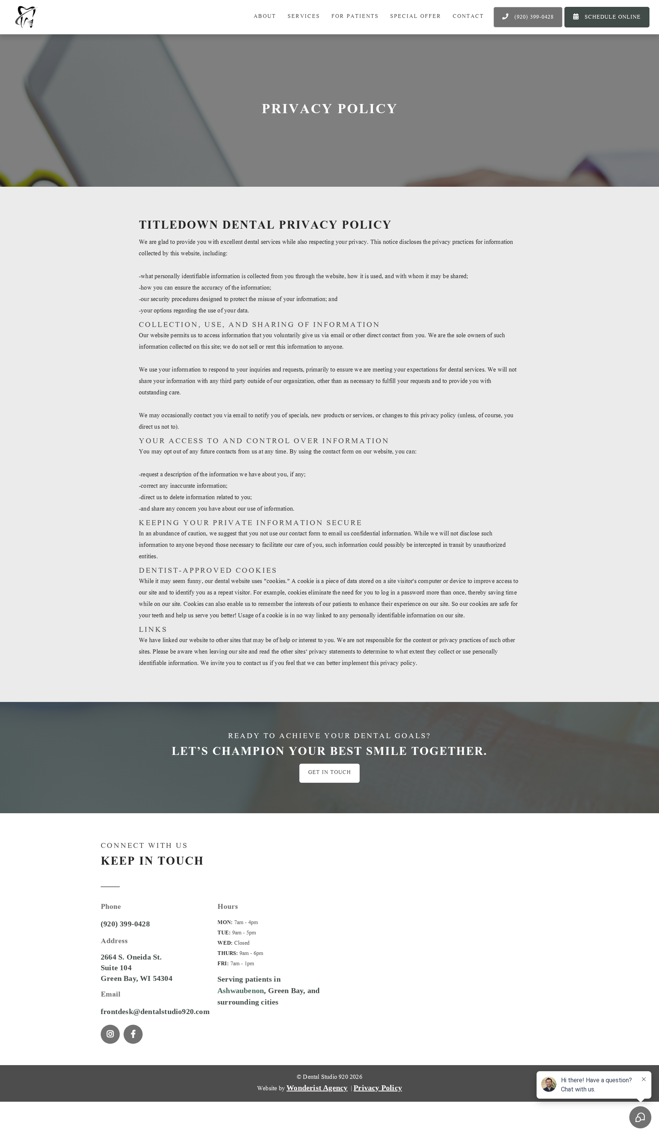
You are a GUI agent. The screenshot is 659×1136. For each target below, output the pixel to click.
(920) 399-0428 (528, 17)
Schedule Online (607, 17)
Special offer (415, 17)
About (265, 17)
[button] (304, 17)
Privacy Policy (378, 1087)
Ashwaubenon (240, 990)
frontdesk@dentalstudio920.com (155, 1011)
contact (468, 17)
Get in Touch (329, 773)
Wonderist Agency (316, 1087)
